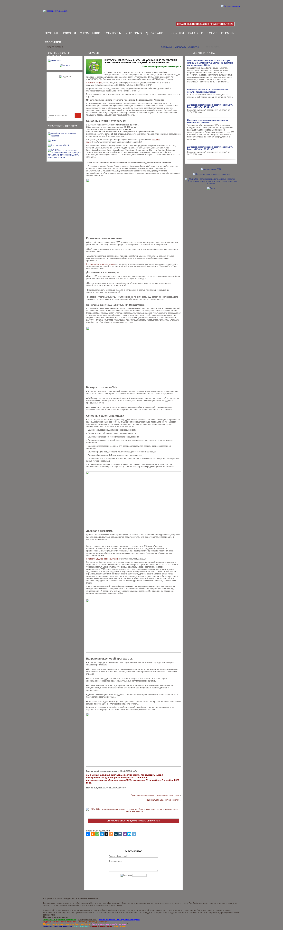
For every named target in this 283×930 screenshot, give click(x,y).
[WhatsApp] (97, 834)
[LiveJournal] (116, 834)
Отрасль (227, 33)
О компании (90, 33)
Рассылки (53, 42)
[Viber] (125, 834)
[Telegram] (134, 834)
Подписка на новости (173, 47)
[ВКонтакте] (88, 834)
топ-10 (212, 33)
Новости (69, 33)
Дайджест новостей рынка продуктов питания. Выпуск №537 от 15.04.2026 (210, 106)
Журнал (51, 33)
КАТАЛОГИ (195, 33)
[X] (106, 834)
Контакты (193, 47)
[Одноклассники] (93, 834)
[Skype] (129, 834)
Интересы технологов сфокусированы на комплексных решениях (207, 121)
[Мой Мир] (102, 834)
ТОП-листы (113, 33)
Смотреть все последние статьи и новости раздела (155, 795)
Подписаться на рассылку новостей (162, 800)
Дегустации (155, 33)
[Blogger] (111, 834)
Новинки (176, 33)
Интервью (134, 33)
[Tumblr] (120, 834)
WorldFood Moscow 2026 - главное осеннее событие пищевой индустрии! (207, 91)
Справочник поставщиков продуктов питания (205, 24)
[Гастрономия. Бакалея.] (64, 15)
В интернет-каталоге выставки (100, 264)
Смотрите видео (94, 83)
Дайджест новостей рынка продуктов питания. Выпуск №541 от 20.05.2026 (210, 148)
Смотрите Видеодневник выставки (102, 559)
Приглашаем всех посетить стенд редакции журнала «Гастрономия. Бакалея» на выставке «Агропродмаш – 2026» (210, 62)
